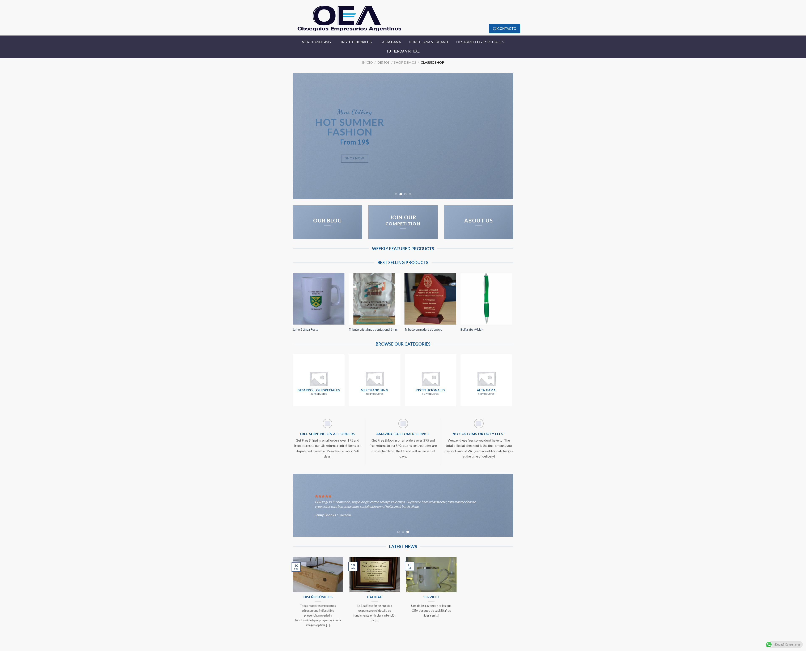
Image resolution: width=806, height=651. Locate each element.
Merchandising (316, 42)
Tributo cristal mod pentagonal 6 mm (373, 329)
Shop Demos (405, 62)
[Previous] (302, 136)
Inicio (367, 62)
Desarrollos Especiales (480, 42)
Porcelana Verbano (428, 42)
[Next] (503, 136)
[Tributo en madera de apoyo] (430, 299)
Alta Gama (391, 42)
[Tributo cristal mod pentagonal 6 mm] (374, 299)
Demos (383, 62)
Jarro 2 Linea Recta (305, 329)
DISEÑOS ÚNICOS (318, 597)
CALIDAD (374, 597)
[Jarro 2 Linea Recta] (319, 299)
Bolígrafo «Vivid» (472, 329)
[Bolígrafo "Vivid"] (486, 299)
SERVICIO (431, 597)
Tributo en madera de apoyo (423, 329)
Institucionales (356, 42)
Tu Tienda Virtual (403, 51)
